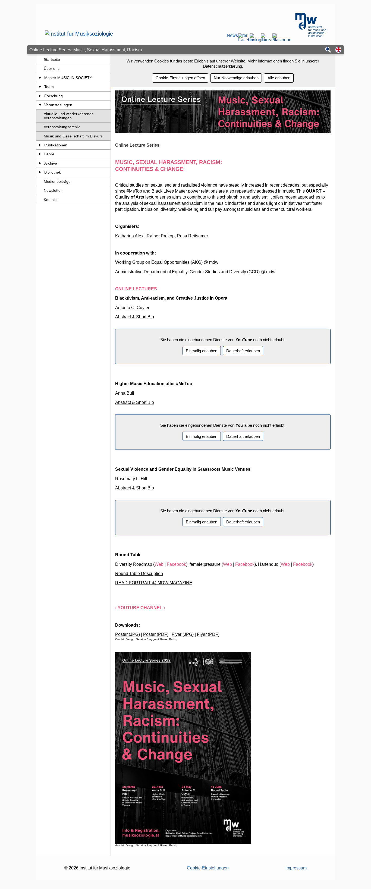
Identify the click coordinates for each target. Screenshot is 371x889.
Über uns (51, 68)
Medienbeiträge (57, 181)
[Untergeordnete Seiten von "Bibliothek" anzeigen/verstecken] (40, 172)
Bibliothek (52, 172)
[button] (338, 50)
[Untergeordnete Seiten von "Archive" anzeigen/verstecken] (40, 163)
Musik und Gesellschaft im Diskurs (73, 136)
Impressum (296, 868)
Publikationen (55, 145)
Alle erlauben (279, 78)
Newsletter (230, 35)
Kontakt (50, 199)
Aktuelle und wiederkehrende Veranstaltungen (69, 116)
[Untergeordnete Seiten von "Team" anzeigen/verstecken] (40, 86)
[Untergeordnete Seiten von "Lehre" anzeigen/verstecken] (40, 154)
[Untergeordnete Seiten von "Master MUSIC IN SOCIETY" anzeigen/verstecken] (40, 77)
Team (49, 86)
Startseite (52, 59)
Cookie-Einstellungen (208, 868)
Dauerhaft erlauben (243, 350)
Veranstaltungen (58, 105)
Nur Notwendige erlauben (236, 78)
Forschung (53, 96)
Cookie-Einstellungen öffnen (180, 78)
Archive (50, 163)
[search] (328, 50)
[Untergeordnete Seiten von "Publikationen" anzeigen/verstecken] (40, 145)
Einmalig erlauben (201, 350)
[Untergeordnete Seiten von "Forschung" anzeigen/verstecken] (40, 96)
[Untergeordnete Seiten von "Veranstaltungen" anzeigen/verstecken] (40, 104)
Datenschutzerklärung (222, 66)
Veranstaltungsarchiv (62, 127)
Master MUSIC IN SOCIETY (68, 78)
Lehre (49, 154)
